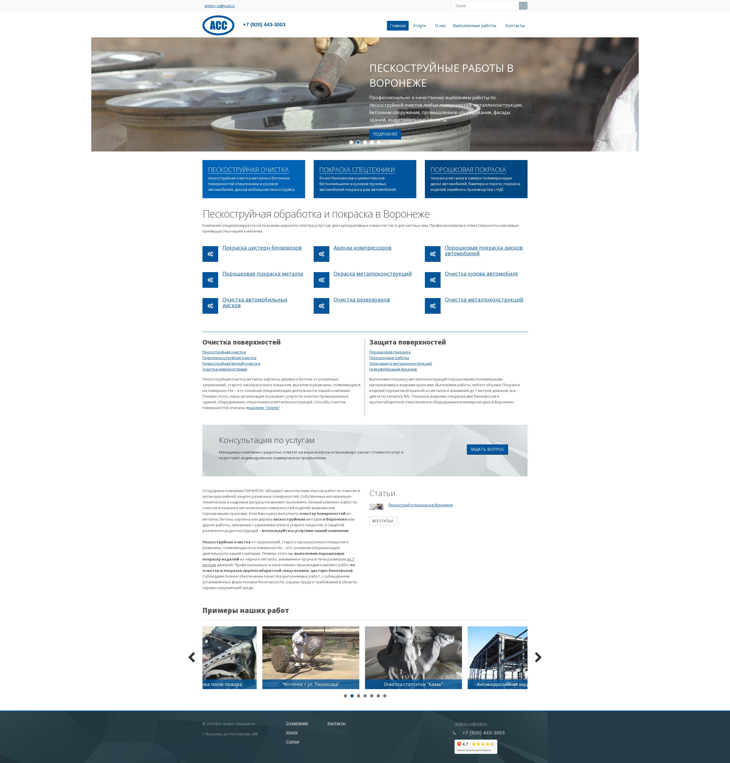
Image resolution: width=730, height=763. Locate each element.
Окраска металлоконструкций (373, 273)
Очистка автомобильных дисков (254, 302)
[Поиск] (523, 6)
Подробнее (385, 134)
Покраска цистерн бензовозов (262, 247)
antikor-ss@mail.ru (219, 5)
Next (721, 94)
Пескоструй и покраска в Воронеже (420, 504)
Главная (398, 25)
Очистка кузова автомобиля (481, 273)
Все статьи (383, 521)
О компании (297, 723)
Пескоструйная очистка (224, 352)
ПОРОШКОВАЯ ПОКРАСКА (468, 170)
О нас (440, 25)
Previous (8, 94)
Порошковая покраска (390, 352)
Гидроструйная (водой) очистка (231, 363)
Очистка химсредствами (224, 369)
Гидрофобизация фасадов (393, 369)
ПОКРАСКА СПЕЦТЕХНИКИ (357, 170)
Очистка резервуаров (362, 299)
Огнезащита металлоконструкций (400, 363)
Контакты (515, 25)
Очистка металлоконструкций (484, 299)
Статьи (292, 741)
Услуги (420, 25)
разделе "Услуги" (264, 407)
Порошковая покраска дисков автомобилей (484, 250)
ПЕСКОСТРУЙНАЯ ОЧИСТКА (248, 170)
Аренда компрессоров (363, 247)
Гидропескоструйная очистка (229, 357)
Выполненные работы (475, 25)
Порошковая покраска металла (262, 273)
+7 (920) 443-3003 (264, 24)
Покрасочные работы (389, 357)
